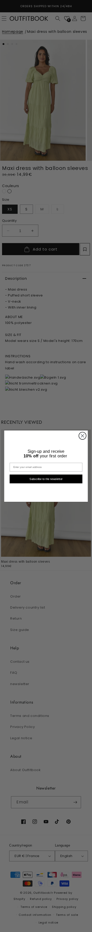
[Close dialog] (82, 435)
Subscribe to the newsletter (45, 478)
